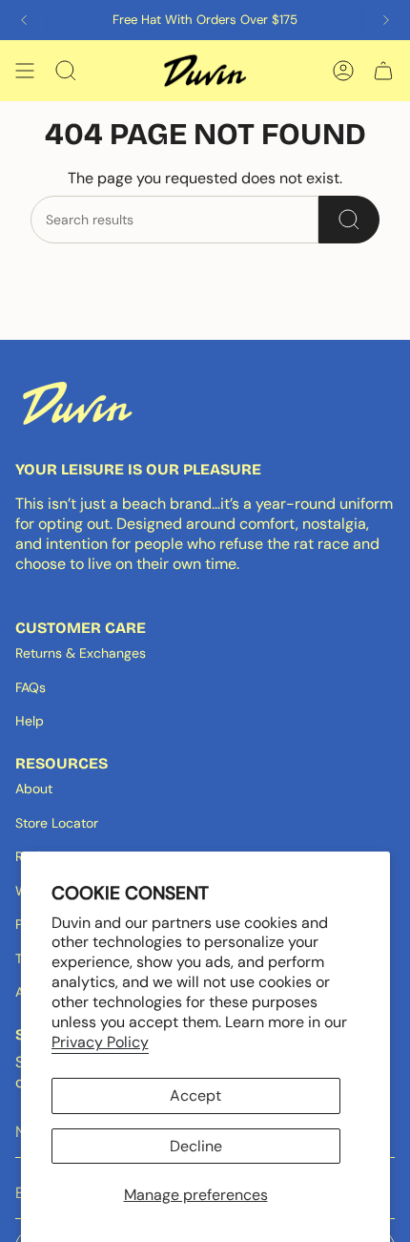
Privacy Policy (100, 1042)
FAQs (30, 687)
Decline (196, 1146)
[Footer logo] (77, 402)
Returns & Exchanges (80, 653)
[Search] (348, 219)
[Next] (386, 20)
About (33, 788)
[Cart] (383, 71)
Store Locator (56, 823)
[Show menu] (25, 71)
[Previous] (23, 20)
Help (29, 720)
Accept (195, 1095)
